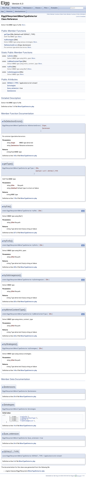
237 (15, 233)
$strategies (11, 85)
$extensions (11, 91)
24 (14, 443)
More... (24, 25)
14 (14, 425)
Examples (54, 8)
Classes (37, 8)
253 (15, 301)
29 (14, 396)
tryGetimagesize (13, 72)
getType (7, 34)
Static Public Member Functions (68, 14)
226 (15, 336)
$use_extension (12, 88)
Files (45, 8)
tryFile (9, 67)
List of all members (80, 16)
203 (15, 267)
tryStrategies (9, 40)
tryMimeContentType (14, 61)
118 (15, 198)
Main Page (5, 8)
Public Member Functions (53, 14)
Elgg (2, 11)
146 (15, 370)
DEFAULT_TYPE (12, 83)
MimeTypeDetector (20, 11)
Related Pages (16, 8)
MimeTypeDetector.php (26, 106)
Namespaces (27, 8)
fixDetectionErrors (10, 45)
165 (15, 156)
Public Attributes (81, 14)
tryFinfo (10, 56)
